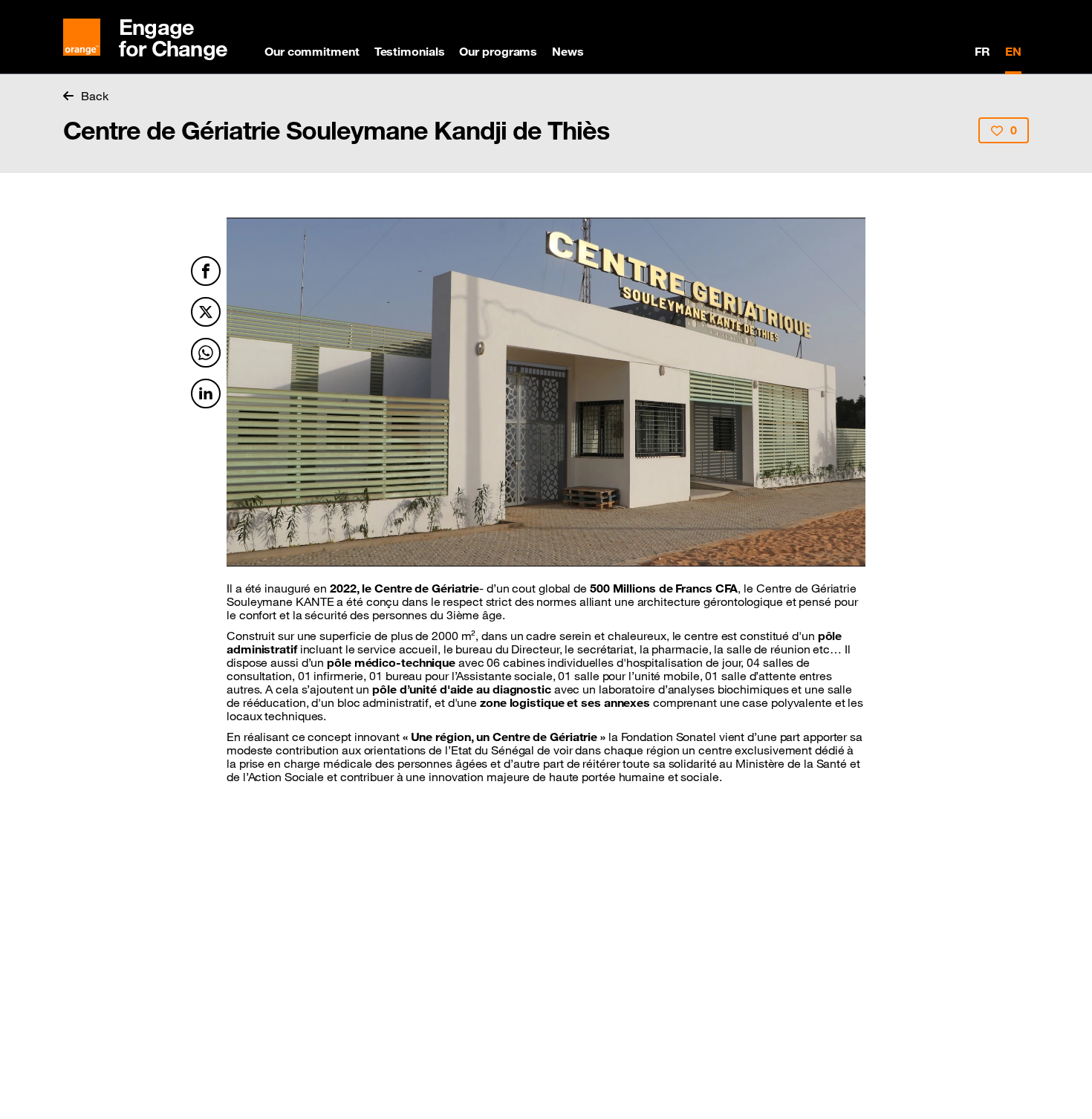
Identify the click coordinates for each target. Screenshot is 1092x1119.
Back (94, 95)
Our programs (498, 51)
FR (982, 51)
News (568, 51)
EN (1013, 51)
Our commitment (312, 51)
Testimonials (409, 51)
